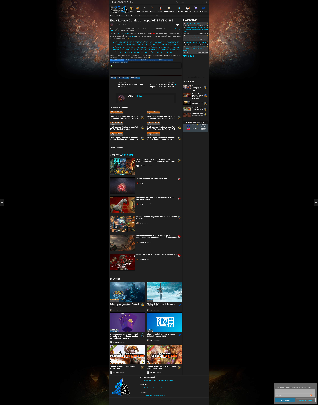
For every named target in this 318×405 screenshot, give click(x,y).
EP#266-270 (136, 49)
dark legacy (135, 78)
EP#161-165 (119, 46)
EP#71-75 (127, 42)
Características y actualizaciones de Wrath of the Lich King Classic (197, 96)
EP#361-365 (147, 52)
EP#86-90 (144, 42)
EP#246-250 (175, 47)
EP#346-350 (125, 52)
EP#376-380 (168, 52)
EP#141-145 (155, 44)
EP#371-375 (161, 52)
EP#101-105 (163, 42)
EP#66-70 (121, 42)
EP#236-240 (161, 47)
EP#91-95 (150, 42)
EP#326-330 (155, 51)
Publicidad (160, 387)
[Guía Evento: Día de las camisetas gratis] (187, 115)
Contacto (206, 403)
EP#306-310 (126, 51)
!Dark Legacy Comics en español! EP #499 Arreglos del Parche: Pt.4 (124, 117)
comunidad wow (124, 78)
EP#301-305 (119, 51)
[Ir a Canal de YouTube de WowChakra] (122, 2)
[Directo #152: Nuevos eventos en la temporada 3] (122, 262)
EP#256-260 (121, 49)
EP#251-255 (114, 49)
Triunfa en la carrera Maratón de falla (151, 178)
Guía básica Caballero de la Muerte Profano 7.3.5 (196, 88)
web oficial (132, 36)
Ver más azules (188, 55)
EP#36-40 (153, 41)
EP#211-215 (125, 47)
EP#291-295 (172, 49)
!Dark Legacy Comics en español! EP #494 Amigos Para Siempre (161, 139)
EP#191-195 (162, 46)
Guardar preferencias (305, 400)
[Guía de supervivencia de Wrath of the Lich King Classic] (127, 292)
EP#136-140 (148, 44)
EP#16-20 (129, 41)
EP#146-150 (162, 44)
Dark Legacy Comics (123, 33)
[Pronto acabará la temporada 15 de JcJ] (2, 202)
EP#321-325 (148, 51)
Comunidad (128, 155)
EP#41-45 (159, 41)
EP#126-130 (133, 44)
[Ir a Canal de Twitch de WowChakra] (119, 2)
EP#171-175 (133, 46)
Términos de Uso (160, 395)
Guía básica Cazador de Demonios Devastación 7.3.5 (161, 367)
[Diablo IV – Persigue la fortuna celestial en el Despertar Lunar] (122, 204)
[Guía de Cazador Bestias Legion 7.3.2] (187, 109)
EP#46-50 (165, 41)
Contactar (155, 380)
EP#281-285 (157, 49)
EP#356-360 (140, 52)
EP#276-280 (150, 49)
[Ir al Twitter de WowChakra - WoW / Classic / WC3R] (116, 2)
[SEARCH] (177, 2)
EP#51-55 (171, 41)
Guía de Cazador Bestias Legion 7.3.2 (198, 108)
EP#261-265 (129, 49)
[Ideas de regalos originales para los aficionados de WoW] (122, 224)
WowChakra (114, 329)
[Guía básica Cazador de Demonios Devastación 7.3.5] (164, 354)
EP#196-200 (169, 46)
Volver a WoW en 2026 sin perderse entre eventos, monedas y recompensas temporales (155, 160)
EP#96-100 (157, 42)
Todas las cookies (285, 400)
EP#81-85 (138, 42)
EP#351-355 (132, 52)
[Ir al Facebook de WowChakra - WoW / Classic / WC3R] (113, 2)
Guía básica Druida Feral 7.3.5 (197, 102)
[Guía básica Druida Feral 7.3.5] (187, 103)
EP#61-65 (115, 42)
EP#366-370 (154, 52)
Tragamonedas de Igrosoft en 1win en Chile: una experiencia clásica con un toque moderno (124, 336)
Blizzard (150, 299)
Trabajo (171, 380)
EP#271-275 (143, 49)
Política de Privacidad (149, 395)
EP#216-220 (132, 47)
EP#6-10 (118, 41)
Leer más (309, 387)
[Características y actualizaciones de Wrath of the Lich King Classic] (187, 95)
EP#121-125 (126, 44)
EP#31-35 (147, 41)
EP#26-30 (141, 41)
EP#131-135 (141, 44)
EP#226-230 (147, 47)
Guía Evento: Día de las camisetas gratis (197, 114)
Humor (113, 113)
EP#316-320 (141, 51)
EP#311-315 (134, 51)
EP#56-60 (177, 41)
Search (202, 2)
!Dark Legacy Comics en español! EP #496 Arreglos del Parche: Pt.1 (124, 139)
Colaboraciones (163, 380)
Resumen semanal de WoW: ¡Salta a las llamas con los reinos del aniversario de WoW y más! (195, 29)
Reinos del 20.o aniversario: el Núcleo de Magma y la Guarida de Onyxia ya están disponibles (194, 48)
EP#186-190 (155, 46)
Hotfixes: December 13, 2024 (193, 23)
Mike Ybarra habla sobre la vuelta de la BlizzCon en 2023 (161, 335)
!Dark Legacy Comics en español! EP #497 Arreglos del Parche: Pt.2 (161, 128)
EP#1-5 (114, 41)
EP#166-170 (126, 46)
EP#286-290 (165, 49)
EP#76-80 (132, 42)
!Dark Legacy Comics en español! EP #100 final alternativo (124, 128)
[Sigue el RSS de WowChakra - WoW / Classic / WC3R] (129, 2)
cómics (113, 78)
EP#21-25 (135, 41)
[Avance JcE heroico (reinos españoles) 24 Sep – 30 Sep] (316, 202)
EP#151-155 (169, 44)
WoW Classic (114, 299)
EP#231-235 (154, 47)
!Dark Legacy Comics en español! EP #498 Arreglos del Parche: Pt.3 (161, 117)
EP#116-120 (119, 44)
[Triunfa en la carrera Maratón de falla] (122, 185)
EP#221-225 (139, 47)
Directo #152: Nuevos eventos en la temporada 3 (156, 255)
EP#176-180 (141, 46)
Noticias (113, 301)
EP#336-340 (169, 51)
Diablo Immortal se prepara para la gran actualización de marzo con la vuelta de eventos (156, 237)
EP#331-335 (162, 51)
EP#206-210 (118, 47)
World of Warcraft (117, 111)
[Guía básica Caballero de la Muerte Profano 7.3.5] (187, 87)
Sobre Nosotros (148, 380)
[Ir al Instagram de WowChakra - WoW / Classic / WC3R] (132, 2)
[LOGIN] (206, 2)
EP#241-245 (168, 47)
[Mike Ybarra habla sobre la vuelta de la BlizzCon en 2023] (164, 322)
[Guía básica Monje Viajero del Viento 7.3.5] (127, 354)
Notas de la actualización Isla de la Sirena (196, 42)
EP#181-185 (148, 46)
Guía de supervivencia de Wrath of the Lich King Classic (124, 305)
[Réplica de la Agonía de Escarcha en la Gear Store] (164, 292)
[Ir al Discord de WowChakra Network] (125, 2)
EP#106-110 (171, 42)
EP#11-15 (124, 41)
